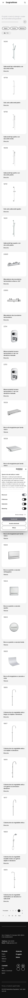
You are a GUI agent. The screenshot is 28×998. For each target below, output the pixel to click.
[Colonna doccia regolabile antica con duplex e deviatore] (14, 733)
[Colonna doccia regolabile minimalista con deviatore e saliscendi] (14, 880)
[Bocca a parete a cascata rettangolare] (14, 555)
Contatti (4, 965)
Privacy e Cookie (6, 986)
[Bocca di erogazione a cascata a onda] (14, 661)
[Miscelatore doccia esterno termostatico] (14, 300)
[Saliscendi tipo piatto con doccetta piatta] (14, 158)
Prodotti (4, 951)
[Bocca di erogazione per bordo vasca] (14, 412)
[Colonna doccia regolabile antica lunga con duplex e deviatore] (14, 697)
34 (15, 915)
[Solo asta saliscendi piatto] (14, 87)
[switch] (24, 499)
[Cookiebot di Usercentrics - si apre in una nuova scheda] (16, 469)
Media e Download (7, 970)
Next (19, 915)
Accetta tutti (14, 519)
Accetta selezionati (14, 523)
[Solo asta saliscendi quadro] (14, 194)
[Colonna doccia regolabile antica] (14, 807)
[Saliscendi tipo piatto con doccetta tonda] (14, 122)
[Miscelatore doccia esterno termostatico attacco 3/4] (14, 264)
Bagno (5, 28)
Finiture (4, 961)
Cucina (14, 28)
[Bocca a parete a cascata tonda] (14, 627)
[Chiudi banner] (25, 469)
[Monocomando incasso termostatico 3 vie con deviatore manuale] (14, 374)
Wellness (22, 28)
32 (9, 915)
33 (12, 915)
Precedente (5, 910)
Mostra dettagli (19, 514)
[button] (3, 2)
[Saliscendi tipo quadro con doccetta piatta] (14, 228)
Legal (13, 986)
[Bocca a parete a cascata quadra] (14, 591)
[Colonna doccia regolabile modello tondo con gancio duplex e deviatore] (14, 842)
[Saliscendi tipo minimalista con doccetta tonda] (14, 51)
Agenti (3, 973)
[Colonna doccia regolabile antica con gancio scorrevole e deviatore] (14, 769)
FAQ (3, 968)
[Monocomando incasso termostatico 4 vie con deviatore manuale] (14, 336)
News (18, 957)
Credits (18, 986)
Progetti (19, 954)
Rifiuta (14, 527)
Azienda (19, 951)
